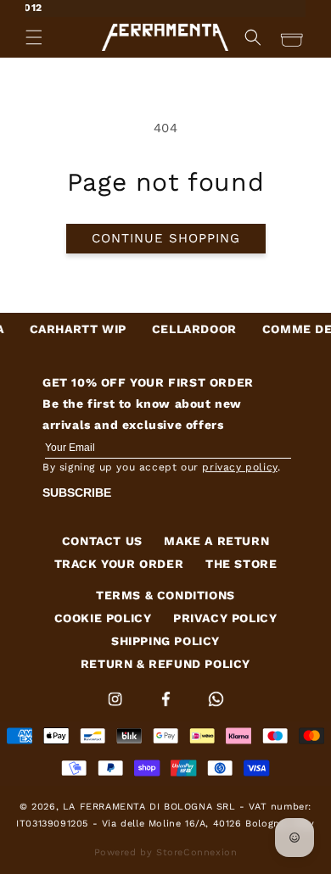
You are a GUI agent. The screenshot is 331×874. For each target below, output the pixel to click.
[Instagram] (117, 709)
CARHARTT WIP (69, 329)
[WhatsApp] (216, 709)
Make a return (216, 541)
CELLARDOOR (185, 329)
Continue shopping (166, 238)
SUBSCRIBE (76, 492)
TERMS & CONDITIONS (165, 595)
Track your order (119, 564)
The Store (241, 564)
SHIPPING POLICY (165, 641)
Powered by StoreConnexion (166, 852)
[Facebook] (168, 709)
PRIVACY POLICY (225, 618)
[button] (34, 37)
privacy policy (239, 467)
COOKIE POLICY (103, 618)
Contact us (102, 541)
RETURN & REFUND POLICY (165, 664)
